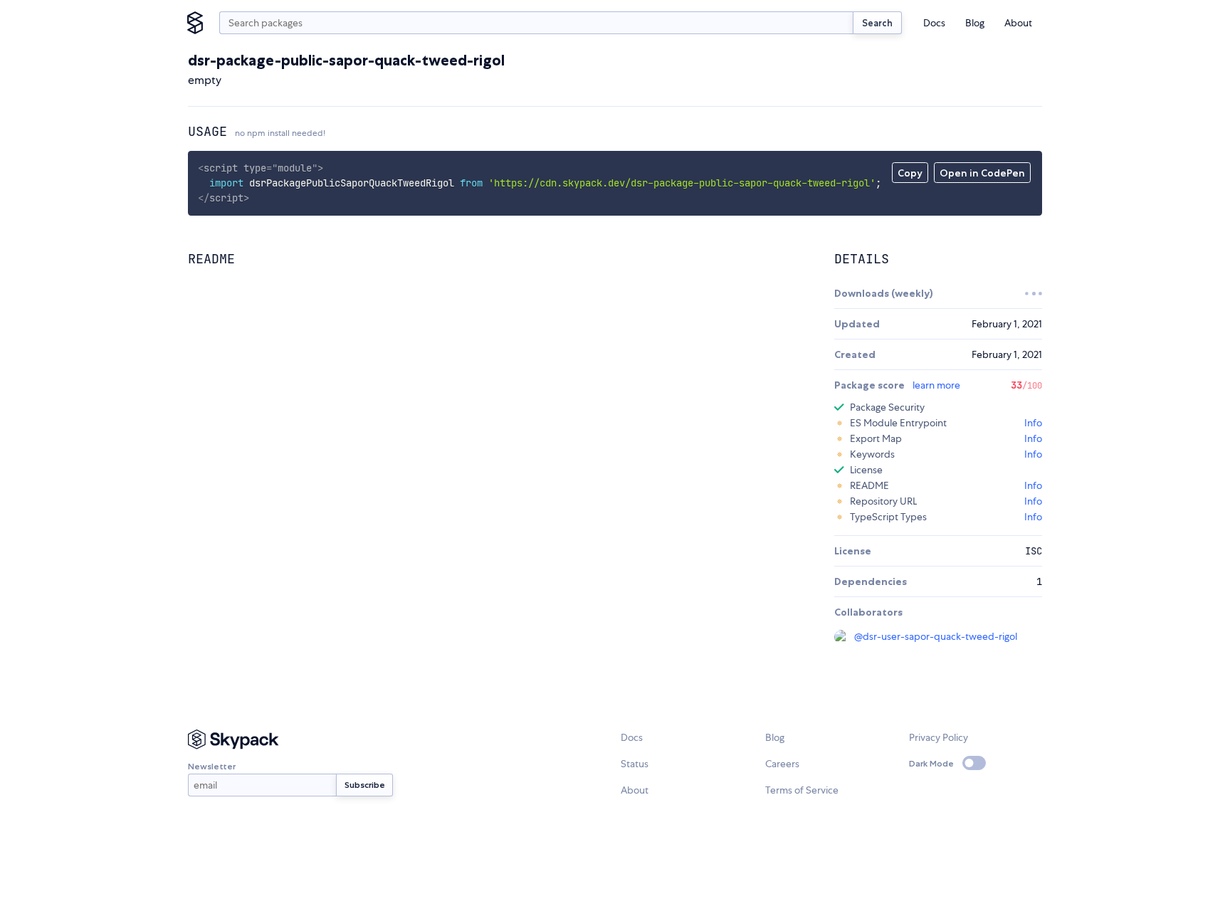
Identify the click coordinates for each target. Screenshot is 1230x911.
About (1018, 22)
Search (877, 22)
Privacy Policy (938, 737)
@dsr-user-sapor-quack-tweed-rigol (935, 636)
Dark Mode (931, 763)
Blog (974, 22)
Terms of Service (802, 790)
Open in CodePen (982, 173)
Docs (934, 22)
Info (1033, 422)
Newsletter (212, 766)
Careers (782, 763)
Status (634, 763)
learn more (936, 385)
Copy (910, 173)
